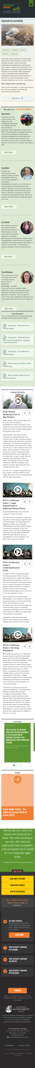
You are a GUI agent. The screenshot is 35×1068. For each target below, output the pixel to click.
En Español (9, 1045)
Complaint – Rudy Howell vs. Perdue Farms (16, 327)
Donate (17, 990)
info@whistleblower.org (18, 1037)
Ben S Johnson (17, 1053)
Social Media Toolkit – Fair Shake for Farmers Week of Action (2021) (15, 812)
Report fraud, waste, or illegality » (18, 902)
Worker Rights (14, 54)
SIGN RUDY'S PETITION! (17, 879)
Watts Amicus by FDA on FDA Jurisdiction (17, 365)
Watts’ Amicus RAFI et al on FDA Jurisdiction (16, 377)
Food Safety (22, 50)
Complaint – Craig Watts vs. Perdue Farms (16, 353)
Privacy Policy (24, 1045)
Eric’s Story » (8, 257)
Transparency (5, 54)
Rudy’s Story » (8, 153)
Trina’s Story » (9, 309)
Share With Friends (17, 885)
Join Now (19, 934)
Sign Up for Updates (17, 892)
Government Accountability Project (18, 1017)
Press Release (9, 725)
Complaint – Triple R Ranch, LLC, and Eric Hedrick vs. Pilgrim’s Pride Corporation (16, 340)
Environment (14, 50)
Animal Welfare (5, 50)
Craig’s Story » (9, 207)
